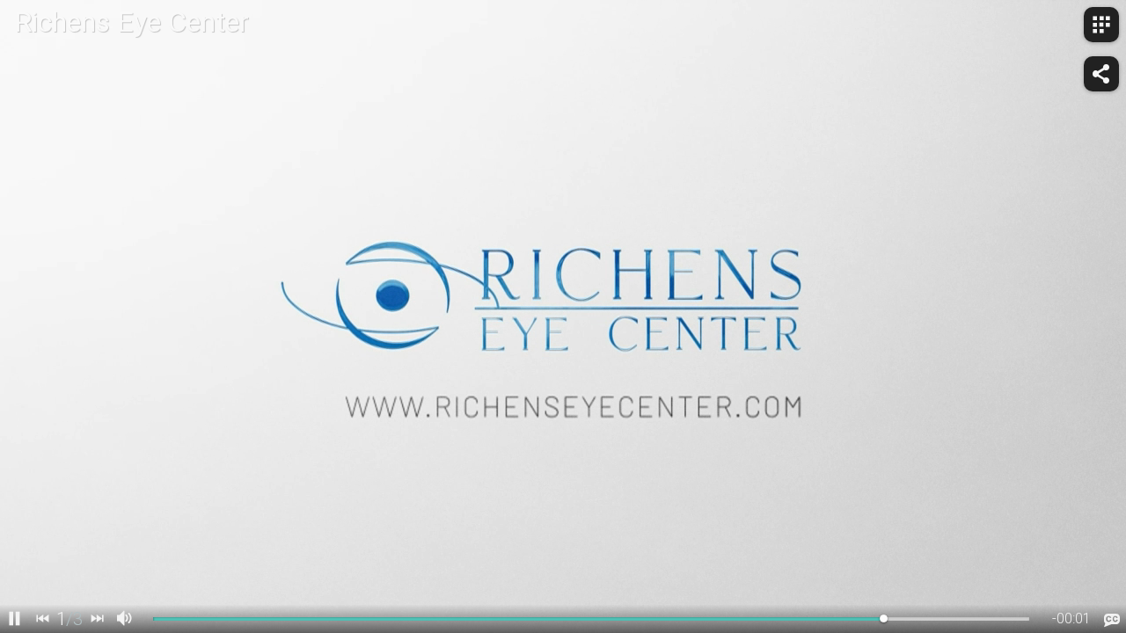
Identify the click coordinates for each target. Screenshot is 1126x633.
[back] (42, 619)
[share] (1101, 73)
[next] (97, 619)
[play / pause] (14, 619)
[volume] (125, 619)
